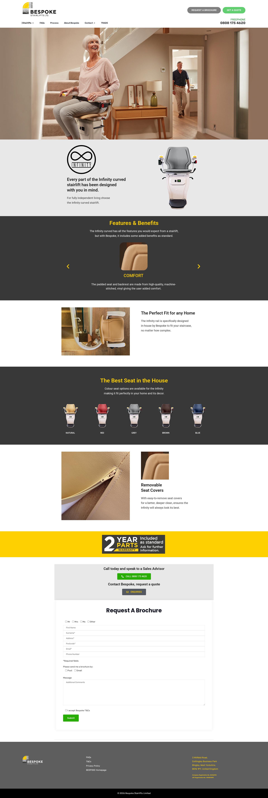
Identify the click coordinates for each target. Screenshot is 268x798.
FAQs (42, 23)
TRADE (104, 23)
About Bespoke (71, 23)
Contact (89, 23)
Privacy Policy (93, 766)
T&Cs (88, 761)
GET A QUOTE (234, 10)
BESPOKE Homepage (96, 770)
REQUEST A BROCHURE (204, 10)
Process (54, 23)
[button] (68, 266)
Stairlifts (27, 23)
